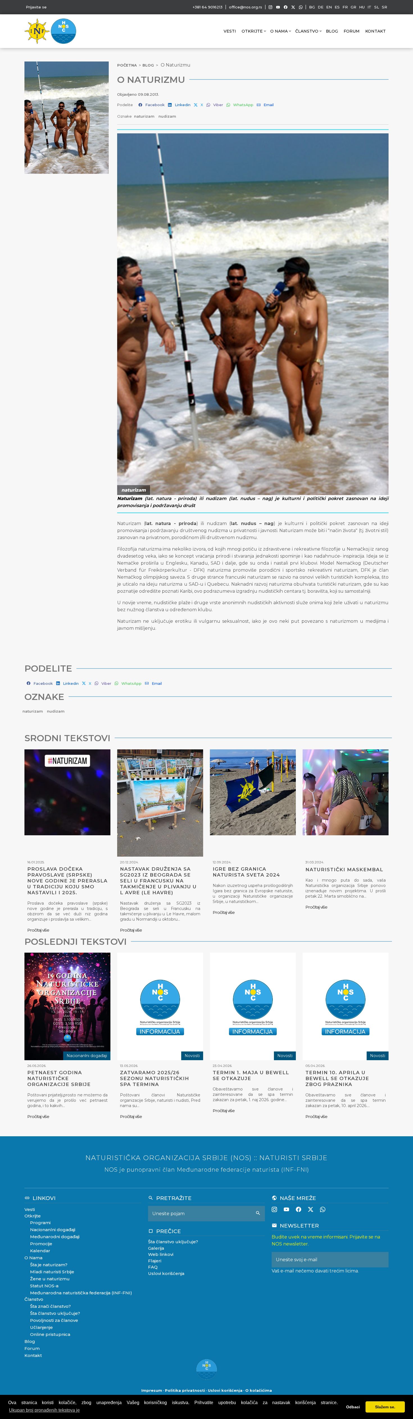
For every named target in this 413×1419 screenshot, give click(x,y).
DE (320, 7)
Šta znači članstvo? (50, 1306)
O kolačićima (258, 1390)
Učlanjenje (41, 1327)
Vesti (230, 31)
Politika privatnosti (185, 1390)
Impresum (151, 1390)
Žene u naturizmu (50, 1278)
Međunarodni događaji (55, 1236)
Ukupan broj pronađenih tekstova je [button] (44, 1410)
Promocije (41, 1243)
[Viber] (301, 7)
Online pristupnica (50, 1334)
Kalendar (40, 1250)
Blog (332, 31)
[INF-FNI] (37, 30)
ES (337, 7)
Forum (352, 31)
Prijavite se (36, 7)
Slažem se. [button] (385, 1407)
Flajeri (154, 1260)
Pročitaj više (38, 930)
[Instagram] (270, 7)
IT (369, 7)
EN (329, 7)
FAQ (153, 1267)
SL (376, 7)
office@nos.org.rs (245, 7)
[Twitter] (293, 7)
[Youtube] (278, 7)
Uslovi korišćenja (166, 1273)
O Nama (279, 31)
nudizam (167, 116)
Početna (127, 65)
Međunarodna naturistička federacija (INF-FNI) (81, 1292)
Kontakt (375, 31)
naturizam (145, 116)
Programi (40, 1222)
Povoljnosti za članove (54, 1320)
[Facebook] (285, 7)
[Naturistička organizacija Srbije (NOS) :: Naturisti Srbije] (63, 30)
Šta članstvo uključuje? (55, 1313)
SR (384, 7)
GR (353, 7)
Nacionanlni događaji (52, 1229)
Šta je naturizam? (48, 1264)
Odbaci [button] (353, 1407)
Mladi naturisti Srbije (52, 1271)
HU (362, 7)
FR (345, 7)
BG (312, 7)
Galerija (156, 1248)
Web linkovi (160, 1254)
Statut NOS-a (44, 1285)
